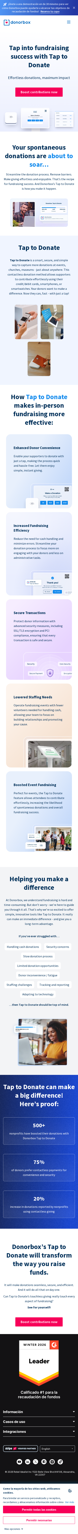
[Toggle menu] (69, 22)
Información (13, 1412)
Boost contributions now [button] (39, 92)
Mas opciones (12, 1529)
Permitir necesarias (39, 1520)
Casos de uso (14, 1422)
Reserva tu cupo (50, 11)
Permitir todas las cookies (39, 1509)
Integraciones (14, 1432)
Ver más (69, 1502)
